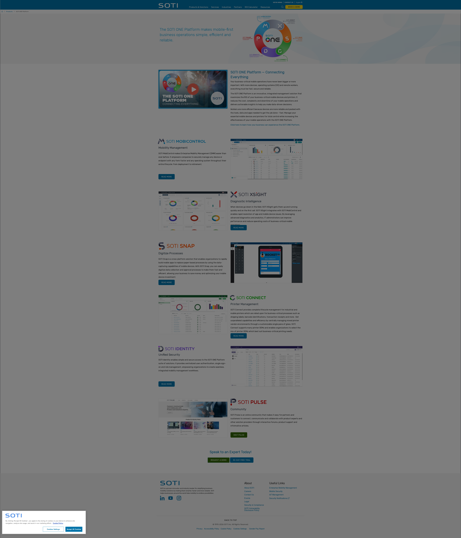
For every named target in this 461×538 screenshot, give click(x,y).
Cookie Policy (58, 523)
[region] (44, 522)
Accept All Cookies (74, 529)
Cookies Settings (53, 529)
